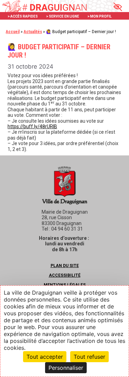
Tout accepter (44, 356)
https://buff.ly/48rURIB (32, 126)
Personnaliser (66, 367)
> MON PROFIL (99, 16)
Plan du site (65, 265)
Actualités (33, 31)
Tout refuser (89, 356)
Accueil (13, 31)
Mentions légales (65, 285)
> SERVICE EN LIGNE (62, 16)
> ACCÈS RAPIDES (23, 16)
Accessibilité (64, 275)
